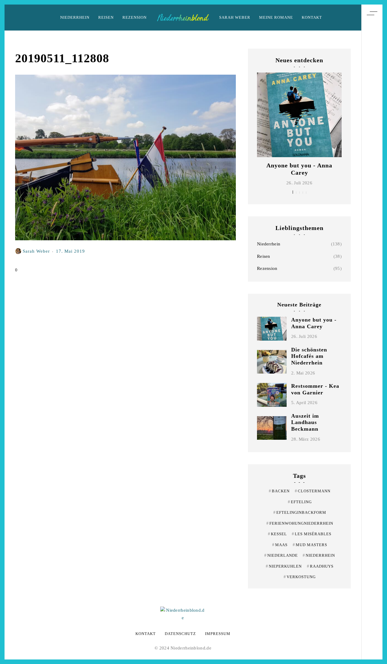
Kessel (277, 534)
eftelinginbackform (299, 512)
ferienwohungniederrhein (299, 523)
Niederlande (281, 555)
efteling (300, 502)
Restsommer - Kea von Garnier (315, 389)
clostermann (312, 491)
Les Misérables (311, 534)
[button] (292, 192)
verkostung (300, 577)
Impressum (217, 633)
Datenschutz (180, 633)
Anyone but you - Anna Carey (314, 323)
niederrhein (319, 555)
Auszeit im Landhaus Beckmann (305, 422)
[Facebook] (372, 339)
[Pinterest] (372, 317)
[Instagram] (372, 328)
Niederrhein (74, 17)
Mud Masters (310, 545)
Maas (280, 545)
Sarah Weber (234, 17)
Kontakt (312, 17)
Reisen (106, 17)
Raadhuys (320, 566)
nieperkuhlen (284, 566)
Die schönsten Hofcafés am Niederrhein (309, 356)
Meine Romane (276, 17)
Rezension (134, 17)
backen (279, 491)
